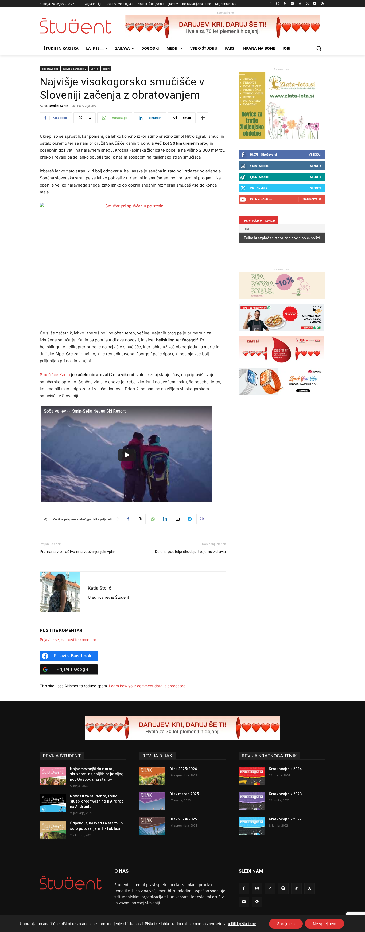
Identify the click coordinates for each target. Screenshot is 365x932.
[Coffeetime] (282, 301)
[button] (318, 48)
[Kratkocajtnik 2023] (252, 801)
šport (106, 68)
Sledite (315, 166)
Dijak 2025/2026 (183, 769)
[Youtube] (315, 4)
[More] (202, 117)
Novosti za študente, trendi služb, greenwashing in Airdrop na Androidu (96, 801)
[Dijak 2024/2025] (152, 826)
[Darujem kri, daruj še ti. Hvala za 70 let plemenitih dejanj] (225, 27)
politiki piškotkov (241, 923)
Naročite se (311, 199)
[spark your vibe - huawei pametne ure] (281, 397)
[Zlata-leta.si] (279, 137)
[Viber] (201, 519)
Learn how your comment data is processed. (148, 686)
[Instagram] (277, 4)
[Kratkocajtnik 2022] (252, 826)
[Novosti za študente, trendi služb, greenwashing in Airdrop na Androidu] (53, 803)
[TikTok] (300, 4)
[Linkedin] (165, 519)
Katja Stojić (99, 588)
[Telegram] (189, 519)
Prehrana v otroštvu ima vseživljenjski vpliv (77, 551)
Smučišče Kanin (55, 374)
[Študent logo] (82, 26)
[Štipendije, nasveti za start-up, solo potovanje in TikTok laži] (53, 830)
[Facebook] (270, 4)
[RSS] (285, 4)
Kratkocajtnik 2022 (285, 819)
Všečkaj (315, 154)
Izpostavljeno (50, 68)
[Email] (177, 519)
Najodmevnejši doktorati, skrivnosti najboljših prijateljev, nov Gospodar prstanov (96, 774)
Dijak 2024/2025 (183, 819)
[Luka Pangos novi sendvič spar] (281, 333)
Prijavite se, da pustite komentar (68, 639)
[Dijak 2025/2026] (152, 776)
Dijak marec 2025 (184, 794)
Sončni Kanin (58, 106)
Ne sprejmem (324, 923)
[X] (307, 4)
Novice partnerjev (74, 68)
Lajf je (94, 68)
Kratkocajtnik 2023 (285, 794)
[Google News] (322, 4)
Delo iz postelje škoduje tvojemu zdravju (190, 551)
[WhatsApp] (152, 519)
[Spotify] (292, 4)
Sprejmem (286, 923)
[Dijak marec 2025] (152, 801)
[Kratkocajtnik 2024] (252, 776)
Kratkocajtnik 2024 (285, 769)
